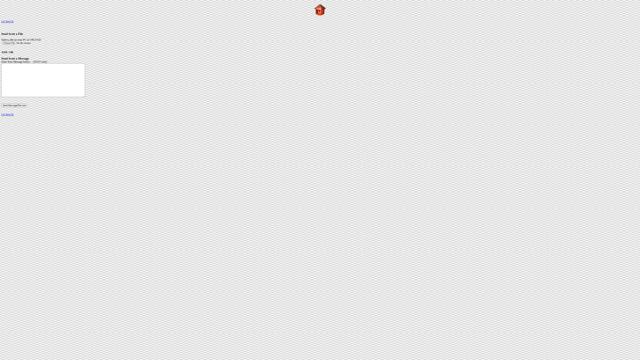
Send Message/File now (14, 105)
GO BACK (7, 21)
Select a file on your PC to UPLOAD (21, 39)
